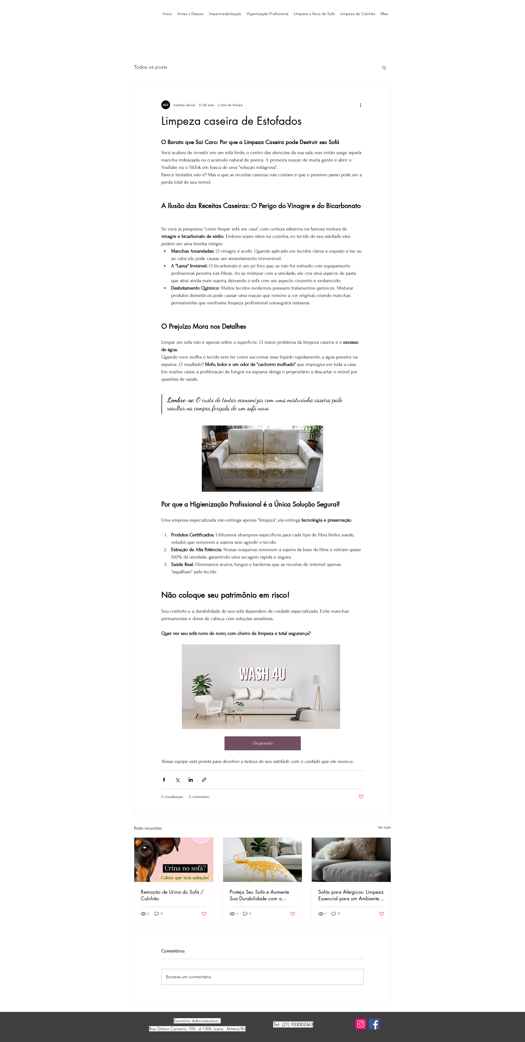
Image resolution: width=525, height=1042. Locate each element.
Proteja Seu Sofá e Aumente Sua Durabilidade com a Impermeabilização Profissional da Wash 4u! (259, 895)
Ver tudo (384, 827)
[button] (384, 67)
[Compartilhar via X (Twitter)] (177, 779)
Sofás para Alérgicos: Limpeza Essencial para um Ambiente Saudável (350, 895)
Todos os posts (150, 67)
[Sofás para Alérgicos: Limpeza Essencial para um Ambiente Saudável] (351, 860)
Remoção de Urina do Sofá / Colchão (172, 895)
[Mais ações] (360, 105)
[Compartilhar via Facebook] (164, 779)
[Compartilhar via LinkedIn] (190, 779)
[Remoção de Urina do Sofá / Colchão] (173, 860)
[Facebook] (374, 1024)
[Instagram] (360, 1024)
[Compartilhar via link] (204, 779)
